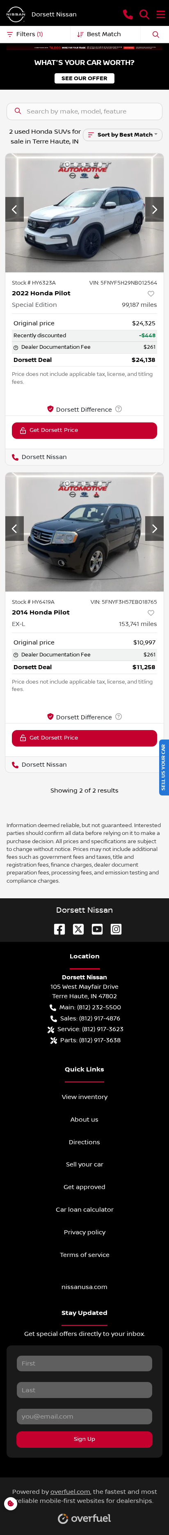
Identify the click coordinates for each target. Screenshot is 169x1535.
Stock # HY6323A (34, 283)
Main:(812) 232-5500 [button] (90, 1007)
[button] (128, 14)
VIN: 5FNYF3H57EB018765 (124, 602)
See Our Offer (84, 78)
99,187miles (139, 304)
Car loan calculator (85, 1209)
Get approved (84, 1187)
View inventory (84, 1097)
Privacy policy (84, 1232)
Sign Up (84, 1439)
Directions (84, 1142)
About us (84, 1119)
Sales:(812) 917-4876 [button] (90, 1018)
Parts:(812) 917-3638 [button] (90, 1040)
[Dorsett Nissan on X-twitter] (75, 929)
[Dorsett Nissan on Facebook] (56, 929)
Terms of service (85, 1255)
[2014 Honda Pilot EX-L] (84, 532)
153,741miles (138, 624)
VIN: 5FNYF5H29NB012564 (123, 283)
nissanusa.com (84, 1287)
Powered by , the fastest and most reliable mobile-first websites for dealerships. (84, 1496)
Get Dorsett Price (54, 430)
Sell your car (84, 1164)
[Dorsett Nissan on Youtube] (93, 929)
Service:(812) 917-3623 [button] (90, 1029)
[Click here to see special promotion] (84, 47)
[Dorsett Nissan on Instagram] (112, 929)
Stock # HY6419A (33, 602)
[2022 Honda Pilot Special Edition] (84, 213)
